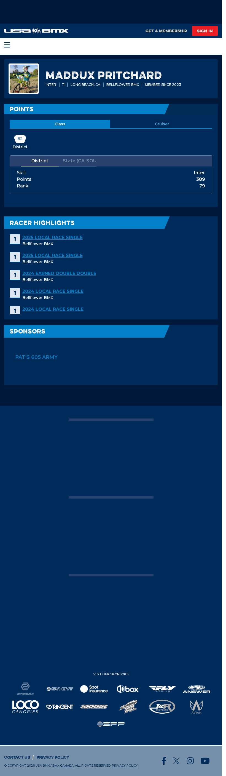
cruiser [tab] (162, 123)
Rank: (23, 186)
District (39, 160)
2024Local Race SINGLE (53, 291)
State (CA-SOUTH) (79, 160)
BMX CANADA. (63, 765)
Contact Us (17, 757)
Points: (24, 179)
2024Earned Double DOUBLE (59, 273)
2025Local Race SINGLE (52, 237)
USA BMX (43, 765)
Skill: (21, 173)
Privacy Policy (53, 757)
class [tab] (60, 123)
